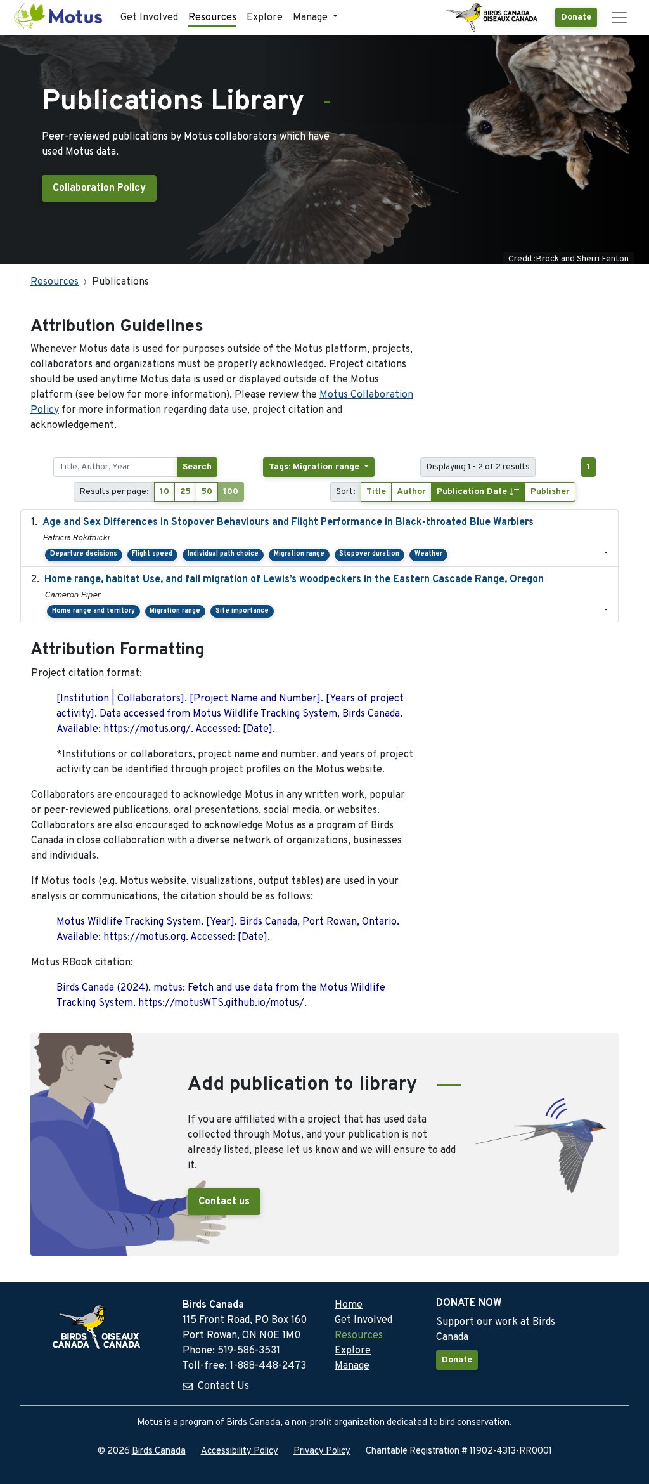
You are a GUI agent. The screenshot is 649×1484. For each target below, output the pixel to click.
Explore (265, 17)
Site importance (242, 611)
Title (376, 491)
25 (185, 491)
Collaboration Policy (99, 188)
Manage (352, 1366)
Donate (576, 17)
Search (197, 467)
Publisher (550, 491)
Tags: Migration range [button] (315, 467)
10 (164, 491)
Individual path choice (223, 554)
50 (207, 491)
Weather (428, 554)
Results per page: (114, 491)
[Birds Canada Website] (493, 17)
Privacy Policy (321, 1451)
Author (411, 491)
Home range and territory (93, 611)
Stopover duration (369, 554)
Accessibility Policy (239, 1451)
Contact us (224, 1201)
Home (349, 1305)
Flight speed (152, 554)
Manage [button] (311, 17)
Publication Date (473, 491)
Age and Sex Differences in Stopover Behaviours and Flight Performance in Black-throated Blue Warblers (288, 522)
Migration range (299, 554)
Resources (212, 17)
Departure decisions (83, 554)
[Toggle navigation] (619, 18)
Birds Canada (159, 1451)
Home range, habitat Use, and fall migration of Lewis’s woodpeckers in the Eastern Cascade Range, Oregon (294, 579)
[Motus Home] (59, 17)
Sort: (346, 491)
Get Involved (149, 17)
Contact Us (223, 1386)
